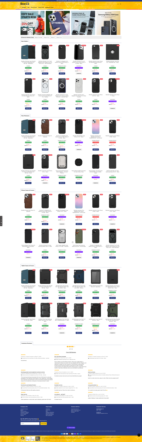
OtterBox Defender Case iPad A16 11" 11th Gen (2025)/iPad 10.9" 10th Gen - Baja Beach (28, 62)
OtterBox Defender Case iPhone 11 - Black (112, 95)
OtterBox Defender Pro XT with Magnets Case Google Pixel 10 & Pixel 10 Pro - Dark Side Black (45, 62)
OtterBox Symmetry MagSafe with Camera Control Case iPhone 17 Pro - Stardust (45, 95)
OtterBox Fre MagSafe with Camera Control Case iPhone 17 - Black (62, 62)
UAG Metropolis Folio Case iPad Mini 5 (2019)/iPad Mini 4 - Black (62, 320)
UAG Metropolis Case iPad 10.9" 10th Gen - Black (95, 320)
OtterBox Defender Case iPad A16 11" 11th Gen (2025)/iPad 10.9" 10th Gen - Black (28, 171)
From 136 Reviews (71, 352)
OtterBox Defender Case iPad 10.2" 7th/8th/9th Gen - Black (112, 62)
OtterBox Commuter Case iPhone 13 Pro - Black (45, 171)
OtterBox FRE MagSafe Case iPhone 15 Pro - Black (79, 136)
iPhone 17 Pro (46, 37)
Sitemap (22, 415)
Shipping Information (50, 412)
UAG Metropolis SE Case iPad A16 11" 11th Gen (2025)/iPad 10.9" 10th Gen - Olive (112, 320)
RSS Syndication (49, 415)
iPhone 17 (53, 37)
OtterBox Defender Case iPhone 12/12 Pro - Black (96, 95)
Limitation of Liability (25, 412)
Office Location (24, 411)
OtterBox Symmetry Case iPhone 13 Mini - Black (112, 136)
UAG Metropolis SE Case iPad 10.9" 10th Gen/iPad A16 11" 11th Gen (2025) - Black (62, 286)
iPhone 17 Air (59, 37)
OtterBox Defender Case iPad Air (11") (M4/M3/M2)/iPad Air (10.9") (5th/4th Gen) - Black (113, 286)
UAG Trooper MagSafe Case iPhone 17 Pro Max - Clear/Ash (62, 246)
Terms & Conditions (24, 413)
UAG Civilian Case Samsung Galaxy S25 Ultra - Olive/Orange (79, 246)
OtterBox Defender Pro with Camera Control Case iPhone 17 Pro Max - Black (79, 62)
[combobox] (75, 4)
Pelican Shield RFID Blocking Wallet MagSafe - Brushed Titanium (62, 171)
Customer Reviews (24, 408)
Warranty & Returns (49, 413)
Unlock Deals (43, 423)
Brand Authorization (50, 414)
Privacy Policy (23, 414)
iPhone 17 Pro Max (38, 37)
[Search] (108, 4)
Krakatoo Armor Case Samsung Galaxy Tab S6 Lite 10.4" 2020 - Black (45, 320)
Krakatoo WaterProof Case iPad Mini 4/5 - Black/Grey (95, 286)
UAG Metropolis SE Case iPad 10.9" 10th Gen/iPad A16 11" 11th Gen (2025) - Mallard (78, 286)
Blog (47, 411)
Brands (22, 410)
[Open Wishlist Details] (139, 435)
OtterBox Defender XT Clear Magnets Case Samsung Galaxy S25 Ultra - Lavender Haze (62, 95)
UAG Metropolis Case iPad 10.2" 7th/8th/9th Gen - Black (79, 320)
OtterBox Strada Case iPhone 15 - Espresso (45, 136)
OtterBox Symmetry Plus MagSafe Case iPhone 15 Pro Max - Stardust (79, 95)
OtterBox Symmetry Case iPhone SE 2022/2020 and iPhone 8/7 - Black (96, 62)
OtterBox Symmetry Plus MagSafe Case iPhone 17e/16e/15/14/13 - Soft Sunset (95, 136)
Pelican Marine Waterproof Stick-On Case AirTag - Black (79, 171)
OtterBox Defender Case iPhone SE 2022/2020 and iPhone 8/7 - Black (28, 95)
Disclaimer (48, 408)
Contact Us (79, 73)
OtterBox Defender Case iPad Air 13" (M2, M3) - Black (28, 320)
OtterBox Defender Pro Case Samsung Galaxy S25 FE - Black (112, 171)
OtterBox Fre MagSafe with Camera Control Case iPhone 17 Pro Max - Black (62, 136)
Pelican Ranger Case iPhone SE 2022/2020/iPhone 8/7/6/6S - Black (95, 171)
